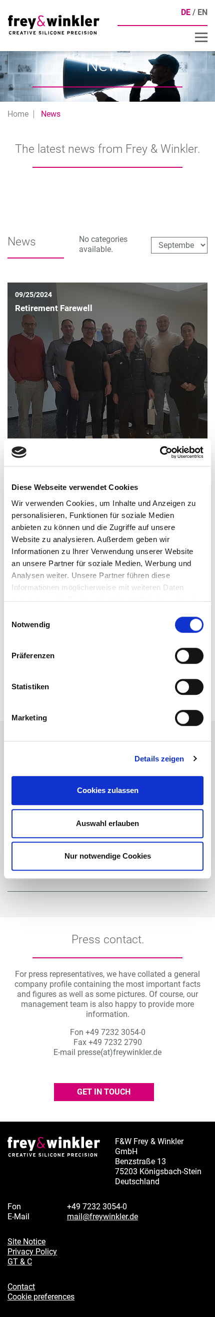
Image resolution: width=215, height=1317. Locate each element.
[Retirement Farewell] (108, 382)
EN (203, 12)
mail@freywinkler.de (102, 1216)
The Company (181, 38)
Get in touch (103, 1092)
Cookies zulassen (107, 790)
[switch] (189, 656)
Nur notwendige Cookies (107, 856)
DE (185, 12)
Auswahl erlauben (107, 823)
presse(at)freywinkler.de (120, 1052)
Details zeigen (159, 758)
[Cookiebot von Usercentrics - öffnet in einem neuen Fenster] (160, 452)
